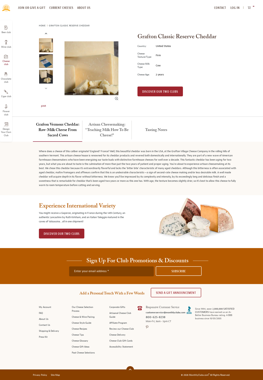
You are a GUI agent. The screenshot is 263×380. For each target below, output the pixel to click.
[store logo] (6, 6)
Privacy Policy (40, 375)
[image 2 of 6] (46, 61)
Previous (46, 34)
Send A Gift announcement (176, 292)
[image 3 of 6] (46, 77)
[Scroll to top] (130, 369)
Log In (235, 7)
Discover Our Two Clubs (160, 91)
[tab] (57, 130)
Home (42, 25)
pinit (43, 106)
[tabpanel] (131, 168)
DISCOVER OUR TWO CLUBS (62, 233)
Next (46, 88)
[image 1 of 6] (46, 46)
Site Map (55, 375)
